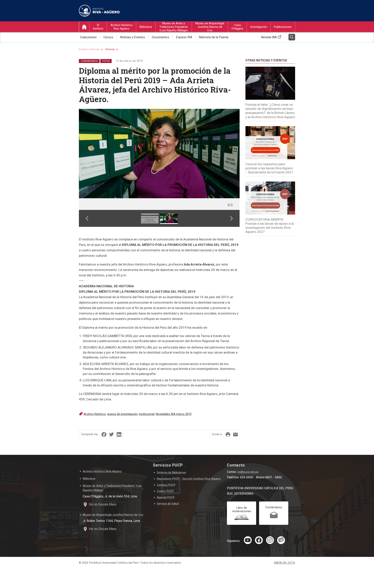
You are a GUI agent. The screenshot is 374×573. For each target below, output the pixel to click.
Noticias (110, 49)
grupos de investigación (122, 414)
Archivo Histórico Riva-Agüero (121, 26)
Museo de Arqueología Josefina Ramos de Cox (209, 27)
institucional (146, 414)
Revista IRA (269, 37)
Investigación (258, 27)
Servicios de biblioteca (153, 44)
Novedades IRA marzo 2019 (173, 414)
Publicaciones (283, 27)
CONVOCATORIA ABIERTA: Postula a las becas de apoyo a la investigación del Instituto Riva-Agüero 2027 (269, 225)
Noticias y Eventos (132, 37)
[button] (87, 218)
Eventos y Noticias (89, 49)
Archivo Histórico (95, 414)
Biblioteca (145, 27)
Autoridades (100, 44)
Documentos (160, 37)
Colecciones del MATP (172, 44)
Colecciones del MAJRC (209, 44)
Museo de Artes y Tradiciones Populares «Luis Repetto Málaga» (173, 27)
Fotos (106, 61)
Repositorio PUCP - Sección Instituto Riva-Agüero (189, 478)
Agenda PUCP (166, 497)
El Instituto (98, 26)
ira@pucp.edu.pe (247, 472)
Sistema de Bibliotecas (171, 472)
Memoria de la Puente (213, 37)
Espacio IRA (184, 37)
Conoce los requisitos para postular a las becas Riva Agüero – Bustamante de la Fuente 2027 (269, 168)
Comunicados (89, 61)
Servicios (236, 44)
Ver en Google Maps (103, 504)
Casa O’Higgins (237, 26)
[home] (84, 27)
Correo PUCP (165, 491)
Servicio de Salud (168, 503)
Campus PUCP (166, 485)
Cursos (114, 44)
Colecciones (88, 37)
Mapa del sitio (284, 562)
